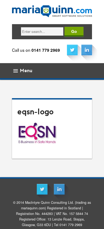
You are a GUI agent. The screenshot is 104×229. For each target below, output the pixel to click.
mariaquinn (52, 10)
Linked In (86, 50)
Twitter (72, 50)
